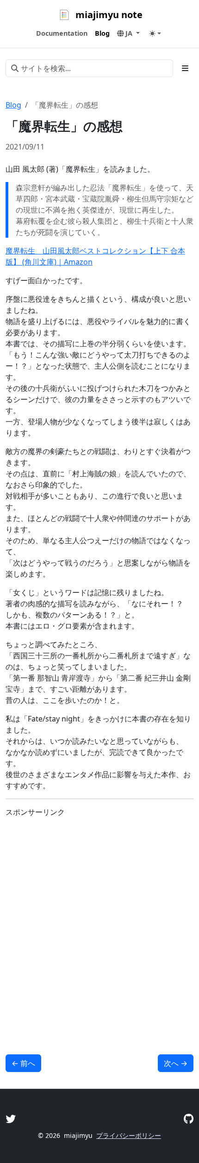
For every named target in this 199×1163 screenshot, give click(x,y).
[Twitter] (11, 1118)
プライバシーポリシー (128, 1135)
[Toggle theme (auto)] (155, 33)
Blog (13, 105)
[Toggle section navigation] (185, 68)
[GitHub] (188, 1118)
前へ (23, 1063)
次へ (175, 1063)
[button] (128, 33)
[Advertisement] (99, 925)
